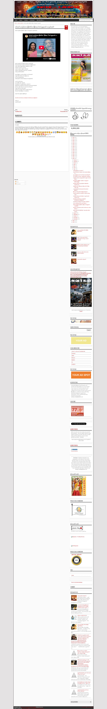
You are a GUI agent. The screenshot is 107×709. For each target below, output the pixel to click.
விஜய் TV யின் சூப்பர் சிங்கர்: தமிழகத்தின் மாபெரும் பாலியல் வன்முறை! (82, 238)
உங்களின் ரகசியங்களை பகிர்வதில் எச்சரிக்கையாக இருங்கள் (26, 97)
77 (74, 409)
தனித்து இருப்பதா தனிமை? (78, 170)
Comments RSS (90, 707)
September (75, 214)
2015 (73, 144)
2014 (73, 143)
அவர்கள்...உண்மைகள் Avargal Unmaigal (28, 707)
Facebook (73, 353)
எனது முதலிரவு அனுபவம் (81, 259)
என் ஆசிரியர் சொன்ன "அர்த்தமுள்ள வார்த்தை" (81, 176)
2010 (73, 137)
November (75, 217)
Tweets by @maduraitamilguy (76, 582)
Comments (32, 20)
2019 (73, 150)
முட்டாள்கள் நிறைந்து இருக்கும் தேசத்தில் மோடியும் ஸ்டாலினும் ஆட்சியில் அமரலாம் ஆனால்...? (82, 606)
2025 (73, 220)
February (75, 161)
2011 (73, 138)
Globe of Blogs (74, 429)
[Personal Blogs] (74, 449)
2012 (73, 140)
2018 (73, 149)
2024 (73, 158)
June (74, 167)
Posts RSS (84, 707)
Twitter (73, 355)
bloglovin (73, 359)
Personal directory (74, 451)
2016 (73, 146)
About (21, 20)
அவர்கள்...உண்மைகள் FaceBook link (78, 351)
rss (72, 362)
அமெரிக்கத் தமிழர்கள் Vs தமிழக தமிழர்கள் (81, 201)
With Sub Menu (40, 20)
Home (16, 20)
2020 (73, 152)
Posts (17, 181)
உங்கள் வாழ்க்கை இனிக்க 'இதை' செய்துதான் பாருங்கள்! (34, 27)
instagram (73, 364)
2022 (73, 155)
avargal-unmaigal (25, 708)
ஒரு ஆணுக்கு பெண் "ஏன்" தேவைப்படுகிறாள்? (81, 174)
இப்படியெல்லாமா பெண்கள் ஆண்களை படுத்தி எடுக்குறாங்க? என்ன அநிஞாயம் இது (83, 652)
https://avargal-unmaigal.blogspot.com (36, 708)
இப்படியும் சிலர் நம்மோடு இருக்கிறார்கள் (80, 191)
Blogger (81, 311)
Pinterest (73, 357)
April (74, 164)
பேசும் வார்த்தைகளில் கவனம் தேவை (79, 203)
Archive (26, 20)
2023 (73, 156)
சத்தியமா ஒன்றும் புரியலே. (82, 615)
